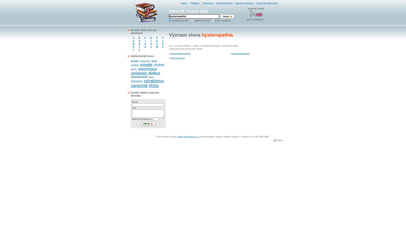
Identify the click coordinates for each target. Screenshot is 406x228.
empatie (146, 64)
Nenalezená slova (224, 3)
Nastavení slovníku (244, 3)
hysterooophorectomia (180, 53)
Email (135, 102)
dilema (151, 77)
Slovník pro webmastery (267, 3)
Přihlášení (195, 3)
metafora (135, 65)
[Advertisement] (265, 76)
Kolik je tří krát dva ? (142, 119)
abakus (154, 73)
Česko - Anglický (222, 21)
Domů (184, 3)
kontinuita (145, 61)
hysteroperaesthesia (240, 53)
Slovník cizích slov (180, 21)
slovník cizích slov (189, 11)
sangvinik (139, 85)
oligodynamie (139, 76)
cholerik (159, 64)
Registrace (208, 3)
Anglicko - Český (201, 21)
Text (134, 108)
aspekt (135, 60)
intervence (137, 81)
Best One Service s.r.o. (189, 137)
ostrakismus (154, 81)
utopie (154, 61)
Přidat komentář (177, 58)
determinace (147, 68)
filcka (153, 85)
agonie (134, 69)
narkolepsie (139, 73)
